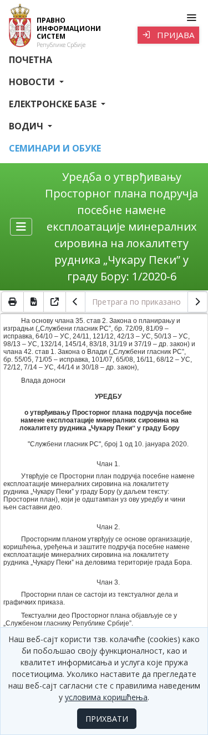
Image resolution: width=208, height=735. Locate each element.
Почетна (30, 60)
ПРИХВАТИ (106, 718)
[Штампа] (12, 301)
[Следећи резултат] (197, 302)
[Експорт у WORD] (34, 301)
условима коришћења (106, 697)
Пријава (175, 34)
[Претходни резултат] (75, 301)
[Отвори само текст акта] (55, 301)
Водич (27, 126)
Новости (33, 82)
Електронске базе (54, 104)
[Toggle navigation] (191, 18)
